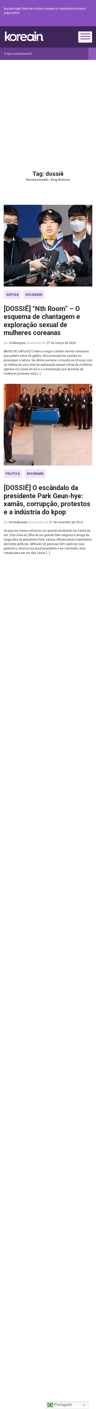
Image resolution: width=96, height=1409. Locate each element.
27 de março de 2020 (61, 343)
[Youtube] (72, 22)
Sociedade (33, 294)
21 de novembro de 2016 (66, 522)
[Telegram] (89, 22)
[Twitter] (66, 22)
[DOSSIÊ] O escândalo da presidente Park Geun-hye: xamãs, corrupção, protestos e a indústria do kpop (47, 500)
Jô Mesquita (17, 343)
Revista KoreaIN (24, 36)
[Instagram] (60, 22)
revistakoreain (18, 522)
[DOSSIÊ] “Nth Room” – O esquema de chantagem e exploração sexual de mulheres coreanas (42, 321)
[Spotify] (78, 22)
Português (62, 1405)
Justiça (12, 294)
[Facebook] (54, 22)
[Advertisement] (48, 110)
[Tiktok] (83, 22)
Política (13, 473)
